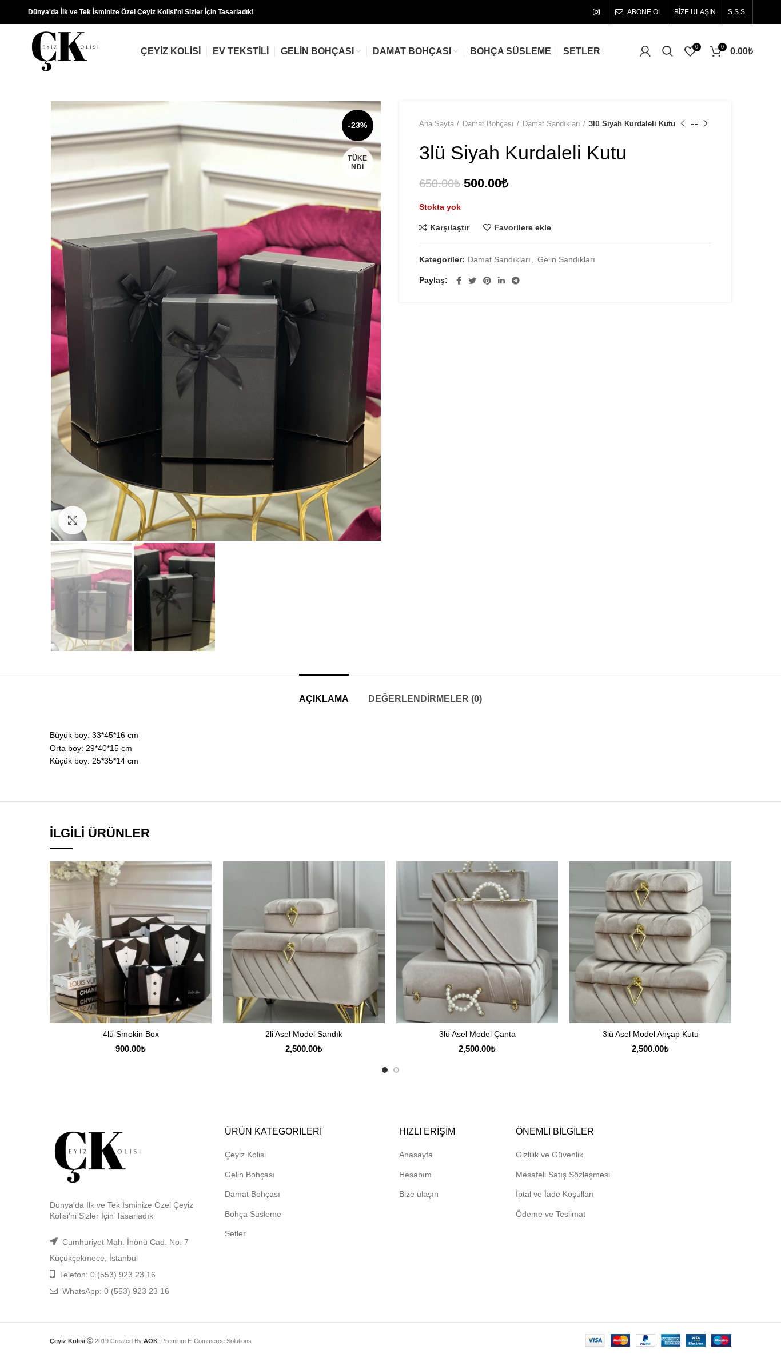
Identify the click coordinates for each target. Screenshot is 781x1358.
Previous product (682, 124)
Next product (705, 124)
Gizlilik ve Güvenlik (549, 1154)
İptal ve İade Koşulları (555, 1194)
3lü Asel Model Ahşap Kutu (651, 1034)
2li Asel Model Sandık (303, 1034)
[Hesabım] (645, 51)
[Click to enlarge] (72, 520)
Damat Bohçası (488, 123)
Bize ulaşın (419, 1194)
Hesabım (415, 1174)
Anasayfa (416, 1154)
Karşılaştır (449, 227)
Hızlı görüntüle (203, 905)
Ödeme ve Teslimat (550, 1214)
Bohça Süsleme (253, 1214)
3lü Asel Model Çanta (477, 1034)
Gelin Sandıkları (566, 259)
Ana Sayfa (436, 123)
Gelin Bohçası (250, 1174)
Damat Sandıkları (551, 123)
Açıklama (324, 699)
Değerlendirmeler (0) (425, 699)
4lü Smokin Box (131, 1034)
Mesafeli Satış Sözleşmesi (563, 1174)
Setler (235, 1233)
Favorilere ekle (522, 227)
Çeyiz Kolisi (245, 1154)
